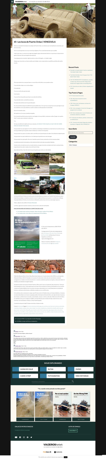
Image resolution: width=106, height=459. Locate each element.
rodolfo (48, 311)
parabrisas (31, 311)
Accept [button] (65, 457)
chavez (20, 308)
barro (53, 306)
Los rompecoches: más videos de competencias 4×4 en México (32, 213)
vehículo (21, 313)
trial (63, 311)
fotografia (28, 310)
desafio (54, 308)
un (14, 313)
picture (38, 311)
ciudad (24, 308)
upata (17, 313)
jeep (47, 310)
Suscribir (73, 137)
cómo (27, 308)
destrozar (59, 308)
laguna (52, 310)
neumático (22, 311)
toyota (55, 311)
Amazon (47, 233)
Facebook (43, 243)
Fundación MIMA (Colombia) (22, 430)
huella (34, 310)
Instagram (57, 241)
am (43, 306)
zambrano (40, 313)
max (19, 311)
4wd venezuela (32, 306)
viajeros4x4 (25, 313)
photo (35, 311)
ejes (15, 310)
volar (37, 313)
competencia (43, 308)
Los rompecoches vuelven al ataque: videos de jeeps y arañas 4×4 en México (35, 211)
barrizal (50, 306)
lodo (56, 310)
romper (52, 311)
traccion (59, 311)
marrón (15, 311)
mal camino (59, 310)
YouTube (49, 243)
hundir (38, 310)
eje (62, 308)
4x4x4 (37, 306)
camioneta (61, 306)
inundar (44, 310)
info (41, 310)
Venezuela (20, 306)
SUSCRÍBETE (73, 430)
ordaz (27, 311)
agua (41, 306)
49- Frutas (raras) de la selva (77, 95)
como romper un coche (34, 308)
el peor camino (19, 310)
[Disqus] (41, 343)
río (45, 311)
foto (24, 310)
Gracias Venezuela (32, 202)
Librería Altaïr (45, 235)
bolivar (57, 306)
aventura (46, 306)
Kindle (58, 233)
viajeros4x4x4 (55, 243)
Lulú (44, 233)
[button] (31, 164)
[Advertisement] (39, 72)
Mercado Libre (53, 233)
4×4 (28, 306)
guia (32, 310)
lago (50, 310)
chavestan (16, 308)
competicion (50, 308)
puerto (42, 311)
